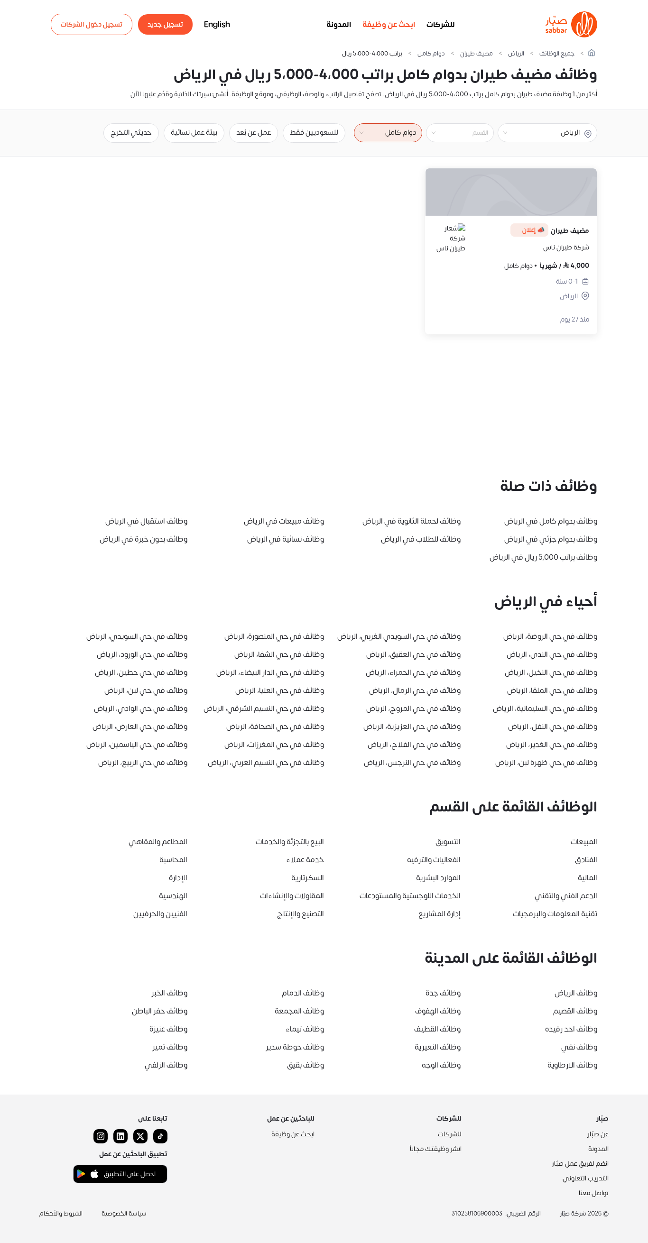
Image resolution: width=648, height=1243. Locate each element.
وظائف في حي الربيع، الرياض (142, 762)
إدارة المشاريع (439, 914)
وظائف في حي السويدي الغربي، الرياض (399, 636)
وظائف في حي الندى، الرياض (552, 654)
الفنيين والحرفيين (160, 914)
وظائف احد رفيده (571, 1029)
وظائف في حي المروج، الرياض (413, 708)
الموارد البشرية (438, 878)
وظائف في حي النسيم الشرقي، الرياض (264, 708)
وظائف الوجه (441, 1065)
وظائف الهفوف (438, 1011)
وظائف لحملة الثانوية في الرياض (411, 521)
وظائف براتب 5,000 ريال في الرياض (543, 557)
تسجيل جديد (165, 24)
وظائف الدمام (303, 993)
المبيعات (584, 842)
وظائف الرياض (576, 993)
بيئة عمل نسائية (194, 132)
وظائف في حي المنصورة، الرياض (274, 636)
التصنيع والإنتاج (300, 914)
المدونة (338, 24)
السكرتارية (307, 878)
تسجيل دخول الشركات (91, 24)
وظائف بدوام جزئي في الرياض (550, 539)
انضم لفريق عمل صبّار (580, 1164)
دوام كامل (431, 54)
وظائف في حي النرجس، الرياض (412, 762)
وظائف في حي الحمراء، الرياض (413, 672)
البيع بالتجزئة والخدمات (290, 842)
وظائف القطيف (437, 1029)
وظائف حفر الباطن (159, 1011)
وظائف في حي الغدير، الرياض (551, 744)
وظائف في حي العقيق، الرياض (413, 654)
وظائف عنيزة (168, 1029)
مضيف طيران (476, 54)
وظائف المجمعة (299, 1011)
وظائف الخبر (169, 993)
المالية (587, 878)
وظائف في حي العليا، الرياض (279, 690)
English (217, 24)
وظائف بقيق (305, 1065)
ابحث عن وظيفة (388, 24)
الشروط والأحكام (61, 1213)
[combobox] (452, 133)
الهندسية (173, 896)
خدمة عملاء (305, 860)
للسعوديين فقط (314, 132)
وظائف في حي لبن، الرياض (145, 690)
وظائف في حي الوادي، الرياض (140, 708)
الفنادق (586, 860)
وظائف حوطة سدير (295, 1047)
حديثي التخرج (131, 132)
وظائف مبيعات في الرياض (284, 521)
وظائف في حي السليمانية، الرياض (545, 708)
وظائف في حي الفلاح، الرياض (414, 744)
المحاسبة (173, 860)
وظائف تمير (169, 1047)
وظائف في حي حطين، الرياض (141, 672)
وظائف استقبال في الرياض (146, 521)
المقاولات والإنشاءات (292, 896)
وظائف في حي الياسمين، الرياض (136, 744)
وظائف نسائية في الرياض (285, 539)
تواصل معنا (594, 1193)
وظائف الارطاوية (572, 1065)
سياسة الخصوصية (124, 1213)
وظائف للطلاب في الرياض (421, 539)
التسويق (448, 842)
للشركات (440, 24)
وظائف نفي (579, 1047)
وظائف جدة (443, 993)
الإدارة (178, 878)
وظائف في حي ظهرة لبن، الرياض (546, 762)
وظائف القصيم (575, 1011)
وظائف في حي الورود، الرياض (142, 654)
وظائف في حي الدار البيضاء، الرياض (270, 672)
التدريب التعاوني (586, 1178)
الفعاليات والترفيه (434, 860)
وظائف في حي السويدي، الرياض (136, 636)
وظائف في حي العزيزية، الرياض (412, 726)
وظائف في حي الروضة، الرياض (550, 636)
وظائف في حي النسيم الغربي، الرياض (266, 762)
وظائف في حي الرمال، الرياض (415, 690)
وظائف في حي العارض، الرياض (140, 726)
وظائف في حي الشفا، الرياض (279, 654)
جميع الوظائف (556, 54)
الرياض (516, 54)
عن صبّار (598, 1134)
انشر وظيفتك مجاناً (436, 1149)
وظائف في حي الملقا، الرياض (552, 690)
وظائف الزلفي (166, 1065)
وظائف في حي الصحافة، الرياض (275, 726)
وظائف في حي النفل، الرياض (552, 726)
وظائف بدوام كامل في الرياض (550, 521)
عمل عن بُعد (253, 132)
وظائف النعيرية (438, 1047)
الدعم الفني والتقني (566, 896)
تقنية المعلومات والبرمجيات (555, 914)
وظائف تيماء (305, 1029)
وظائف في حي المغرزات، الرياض (274, 744)
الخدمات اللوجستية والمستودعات (410, 896)
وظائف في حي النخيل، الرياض (551, 672)
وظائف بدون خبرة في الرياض (143, 539)
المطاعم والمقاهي (158, 842)
